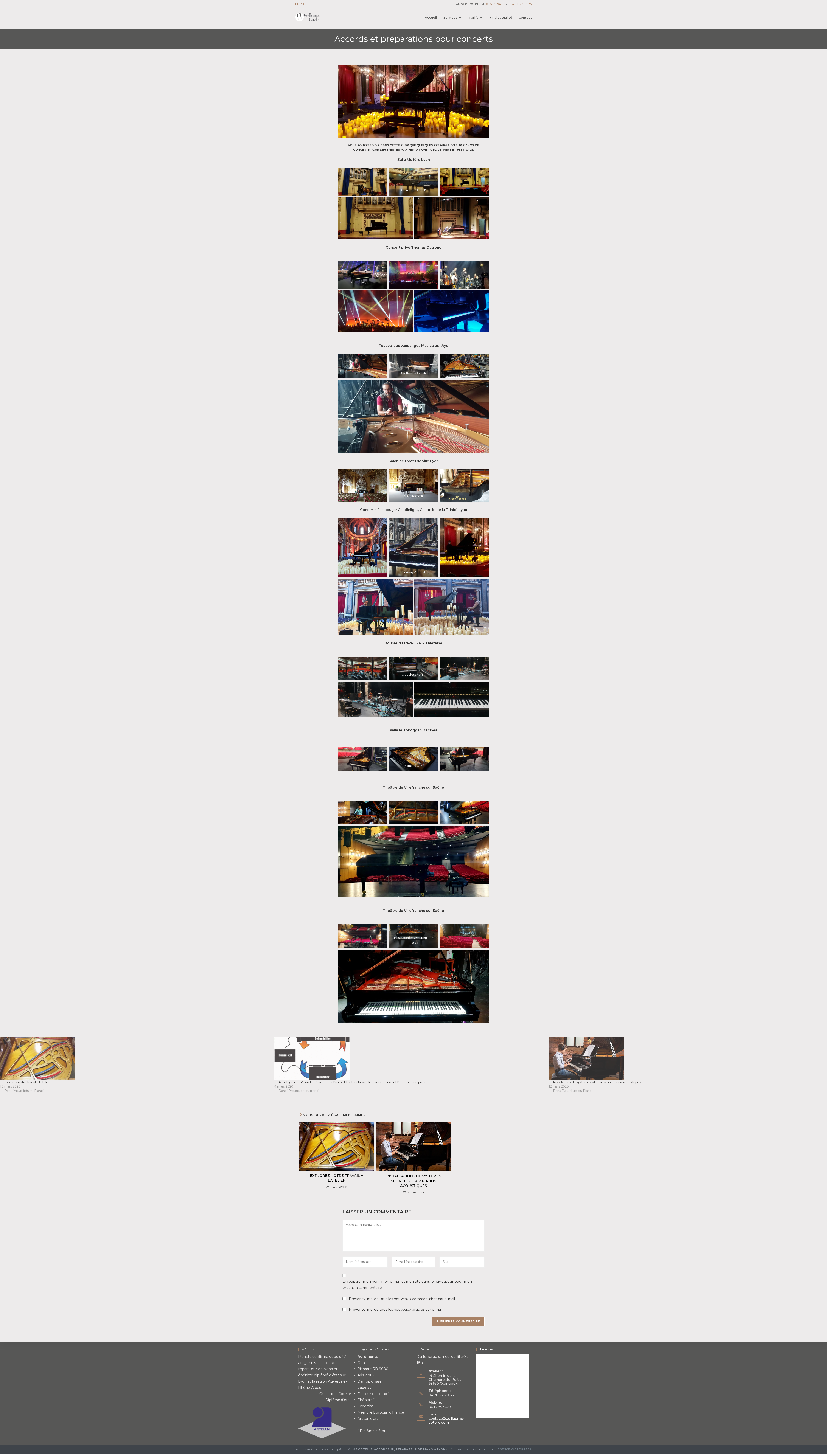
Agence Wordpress (514, 1449)
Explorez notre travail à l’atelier (27, 1082)
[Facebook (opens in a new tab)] (297, 4)
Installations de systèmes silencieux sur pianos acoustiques (597, 1082)
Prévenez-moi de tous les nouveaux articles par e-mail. (396, 1309)
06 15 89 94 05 (495, 4)
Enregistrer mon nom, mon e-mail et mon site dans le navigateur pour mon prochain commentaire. (407, 1284)
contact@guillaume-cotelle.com (446, 1421)
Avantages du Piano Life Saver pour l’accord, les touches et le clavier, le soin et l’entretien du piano (352, 1082)
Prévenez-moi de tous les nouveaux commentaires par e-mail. (402, 1299)
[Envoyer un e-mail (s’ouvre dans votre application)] (302, 4)
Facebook (487, 1349)
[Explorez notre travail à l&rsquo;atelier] (135, 1058)
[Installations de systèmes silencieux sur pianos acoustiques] (684, 1058)
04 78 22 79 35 (521, 4)
